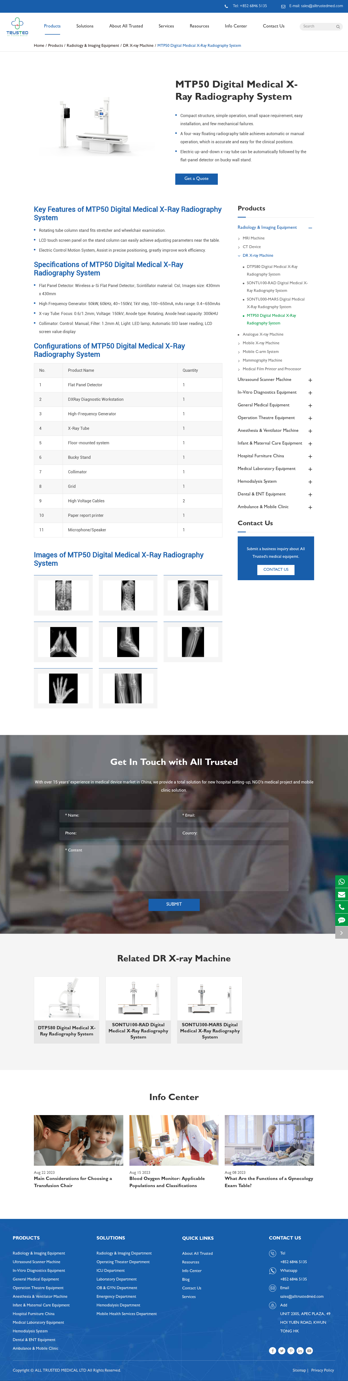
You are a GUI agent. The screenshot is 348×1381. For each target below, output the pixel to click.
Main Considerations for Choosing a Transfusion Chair (73, 1183)
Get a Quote (196, 179)
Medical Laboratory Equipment (267, 469)
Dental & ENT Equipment (262, 494)
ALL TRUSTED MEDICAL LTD (60, 1371)
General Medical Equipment (263, 405)
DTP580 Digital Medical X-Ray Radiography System (272, 271)
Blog (186, 1280)
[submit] (338, 27)
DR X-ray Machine (138, 46)
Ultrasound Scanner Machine (264, 380)
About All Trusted (126, 26)
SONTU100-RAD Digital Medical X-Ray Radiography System (277, 287)
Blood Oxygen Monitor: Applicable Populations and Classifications (167, 1183)
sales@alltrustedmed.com (302, 1297)
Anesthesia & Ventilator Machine (268, 431)
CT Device (252, 247)
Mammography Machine (262, 361)
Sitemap (299, 1371)
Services (166, 26)
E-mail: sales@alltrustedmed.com (316, 6)
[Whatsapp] (341, 881)
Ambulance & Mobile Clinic (263, 507)
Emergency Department (116, 1297)
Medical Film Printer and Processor (272, 369)
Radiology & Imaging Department (124, 1254)
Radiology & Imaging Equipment (93, 46)
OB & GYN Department (117, 1288)
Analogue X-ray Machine (263, 335)
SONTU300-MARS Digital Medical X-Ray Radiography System (276, 303)
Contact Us (274, 26)
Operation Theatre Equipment (266, 418)
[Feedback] (341, 920)
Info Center (236, 26)
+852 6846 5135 (293, 1280)
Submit (174, 905)
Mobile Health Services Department (127, 1314)
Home (39, 46)
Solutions (84, 26)
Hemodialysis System (257, 482)
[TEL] (341, 907)
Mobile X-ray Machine (261, 343)
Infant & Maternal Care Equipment (270, 444)
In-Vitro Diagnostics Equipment (267, 393)
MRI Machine (254, 239)
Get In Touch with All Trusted (174, 763)
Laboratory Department (117, 1280)
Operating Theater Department (123, 1262)
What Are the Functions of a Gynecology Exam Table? (269, 1183)
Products (52, 26)
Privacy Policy (322, 1371)
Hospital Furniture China (261, 456)
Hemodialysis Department (118, 1306)
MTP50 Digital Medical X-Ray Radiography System (199, 46)
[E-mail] (341, 894)
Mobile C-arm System (261, 352)
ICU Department (111, 1271)
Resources (199, 26)
